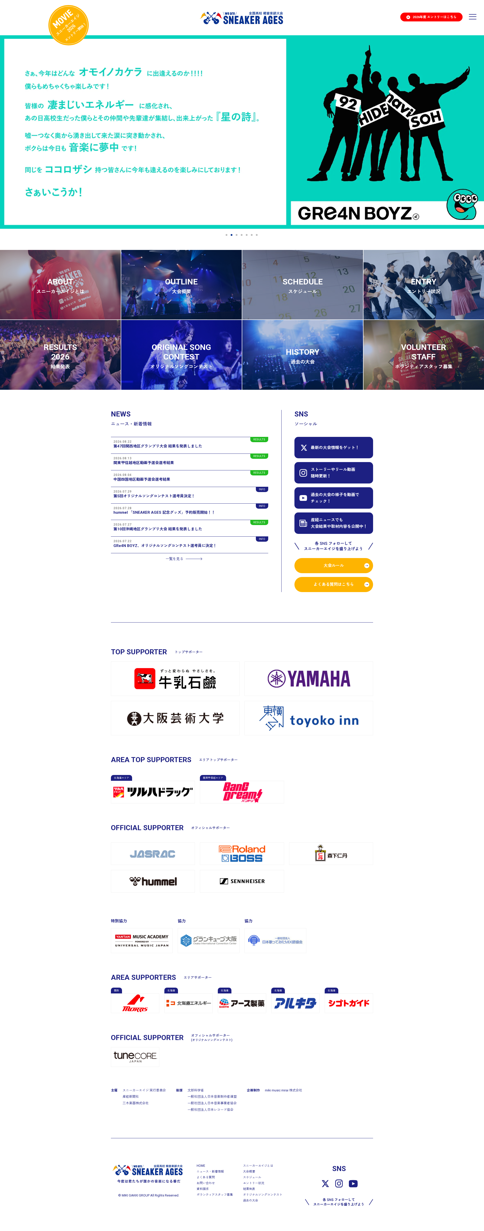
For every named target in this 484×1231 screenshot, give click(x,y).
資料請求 (203, 1189)
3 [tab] (237, 235)
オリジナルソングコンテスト (262, 1194)
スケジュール (252, 1177)
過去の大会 (250, 1200)
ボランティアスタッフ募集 (215, 1194)
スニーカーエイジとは (258, 1166)
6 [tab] (252, 235)
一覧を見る (174, 559)
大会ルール (334, 565)
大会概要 (249, 1171)
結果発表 (249, 1189)
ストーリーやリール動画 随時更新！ (333, 472)
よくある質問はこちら (334, 584)
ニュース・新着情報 (210, 1171)
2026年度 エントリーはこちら (435, 17)
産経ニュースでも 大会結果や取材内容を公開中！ (339, 523)
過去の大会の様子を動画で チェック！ (335, 498)
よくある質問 (206, 1177)
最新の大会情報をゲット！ (335, 447)
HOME (201, 1166)
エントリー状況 (253, 1183)
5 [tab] (247, 235)
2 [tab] (232, 235)
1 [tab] (227, 235)
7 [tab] (257, 235)
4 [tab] (242, 235)
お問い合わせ (206, 1183)
